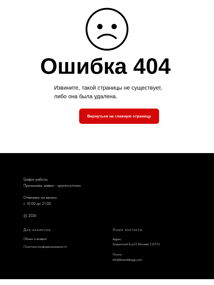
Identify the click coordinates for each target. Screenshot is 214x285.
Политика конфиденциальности (45, 247)
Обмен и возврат (35, 239)
